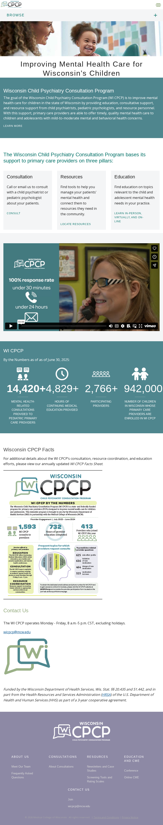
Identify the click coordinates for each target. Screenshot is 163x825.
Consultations (63, 756)
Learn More (12, 125)
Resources (97, 756)
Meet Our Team (21, 766)
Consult (13, 213)
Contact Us (79, 789)
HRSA (106, 694)
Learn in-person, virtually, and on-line (128, 217)
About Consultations (61, 766)
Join (70, 799)
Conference (131, 770)
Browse (16, 15)
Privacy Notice (130, 817)
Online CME (131, 777)
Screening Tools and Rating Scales (99, 779)
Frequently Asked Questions (22, 775)
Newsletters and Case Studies (100, 768)
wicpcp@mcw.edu (17, 632)
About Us (20, 756)
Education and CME (134, 758)
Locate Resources (75, 224)
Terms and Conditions (106, 817)
